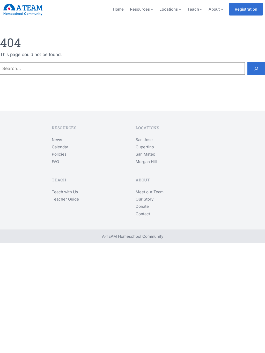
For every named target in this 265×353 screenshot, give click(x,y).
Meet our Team (150, 191)
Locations (168, 9)
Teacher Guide (65, 199)
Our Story (144, 199)
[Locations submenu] (180, 9)
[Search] (256, 68)
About (214, 9)
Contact (143, 213)
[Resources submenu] (152, 9)
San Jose (144, 139)
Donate (142, 206)
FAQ (55, 161)
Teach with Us (65, 191)
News (57, 139)
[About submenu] (222, 9)
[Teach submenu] (201, 9)
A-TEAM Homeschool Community (132, 236)
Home (118, 9)
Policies (59, 154)
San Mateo (145, 154)
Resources (140, 9)
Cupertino (145, 146)
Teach (193, 9)
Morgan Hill (146, 161)
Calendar (60, 146)
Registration (246, 9)
